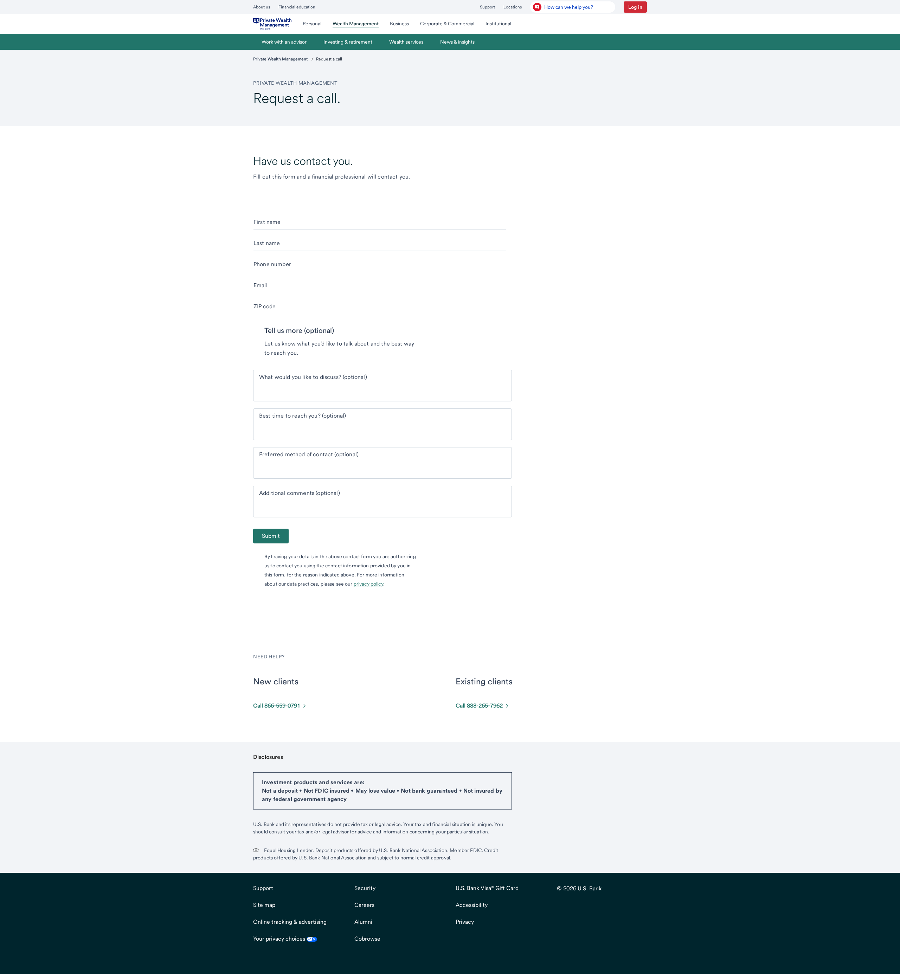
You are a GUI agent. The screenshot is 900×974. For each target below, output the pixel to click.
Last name (266, 243)
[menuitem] (272, 23)
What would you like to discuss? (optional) (313, 377)
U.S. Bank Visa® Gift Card (487, 888)
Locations (512, 7)
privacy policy (368, 584)
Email (260, 285)
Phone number (272, 264)
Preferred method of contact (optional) (309, 454)
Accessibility (472, 905)
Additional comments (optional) (299, 493)
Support (487, 7)
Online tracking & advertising (290, 921)
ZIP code (264, 306)
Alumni (363, 921)
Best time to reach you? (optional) (302, 415)
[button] (635, 7)
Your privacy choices (280, 938)
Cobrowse (367, 938)
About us (261, 7)
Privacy (465, 921)
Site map (264, 905)
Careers (364, 905)
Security (364, 888)
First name (267, 222)
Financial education (296, 7)
